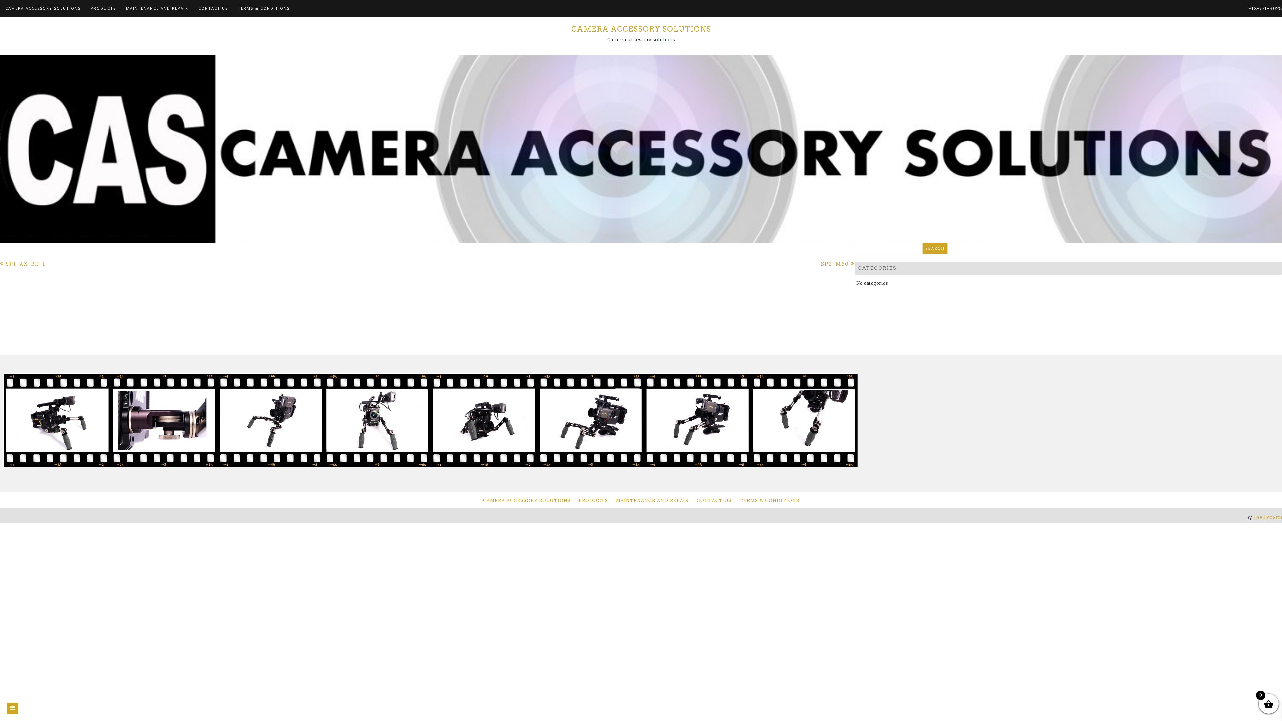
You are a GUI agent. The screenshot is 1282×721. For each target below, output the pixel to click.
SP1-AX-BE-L (26, 263)
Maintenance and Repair (157, 8)
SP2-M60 (835, 263)
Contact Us (213, 8)
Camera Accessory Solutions (43, 8)
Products (103, 8)
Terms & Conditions (264, 8)
